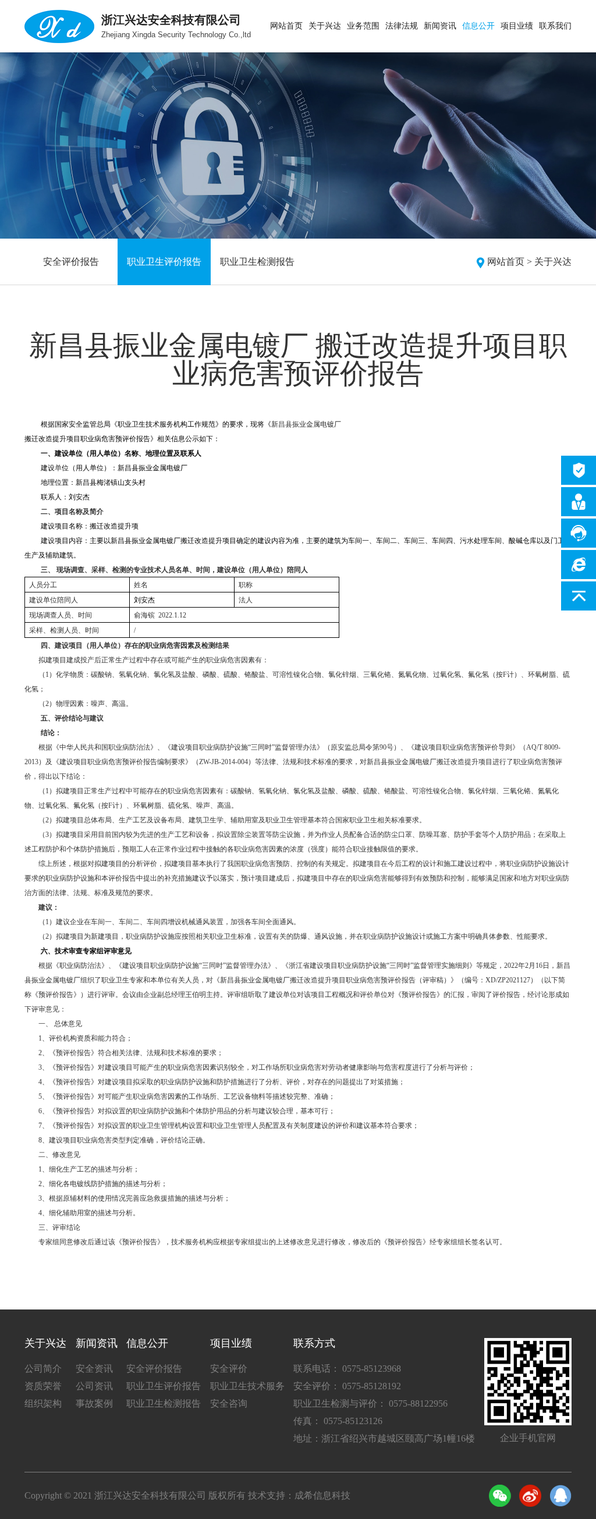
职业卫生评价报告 (164, 262)
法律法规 (401, 26)
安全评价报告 (71, 262)
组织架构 (43, 1403)
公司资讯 (94, 1386)
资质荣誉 (43, 1386)
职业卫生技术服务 (247, 1386)
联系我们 (555, 26)
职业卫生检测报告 (257, 262)
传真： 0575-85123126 (337, 1421)
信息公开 (478, 26)
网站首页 (286, 26)
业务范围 (363, 26)
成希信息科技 (322, 1495)
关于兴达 (324, 26)
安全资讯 (94, 1369)
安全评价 (228, 1369)
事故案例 (94, 1403)
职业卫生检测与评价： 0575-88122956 (370, 1403)
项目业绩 (517, 26)
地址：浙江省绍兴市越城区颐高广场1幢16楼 (384, 1438)
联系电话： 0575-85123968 (347, 1369)
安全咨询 (228, 1403)
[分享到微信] (500, 1496)
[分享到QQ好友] (560, 1496)
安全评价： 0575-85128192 (347, 1386)
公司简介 (43, 1369)
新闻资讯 (440, 26)
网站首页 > (509, 262)
